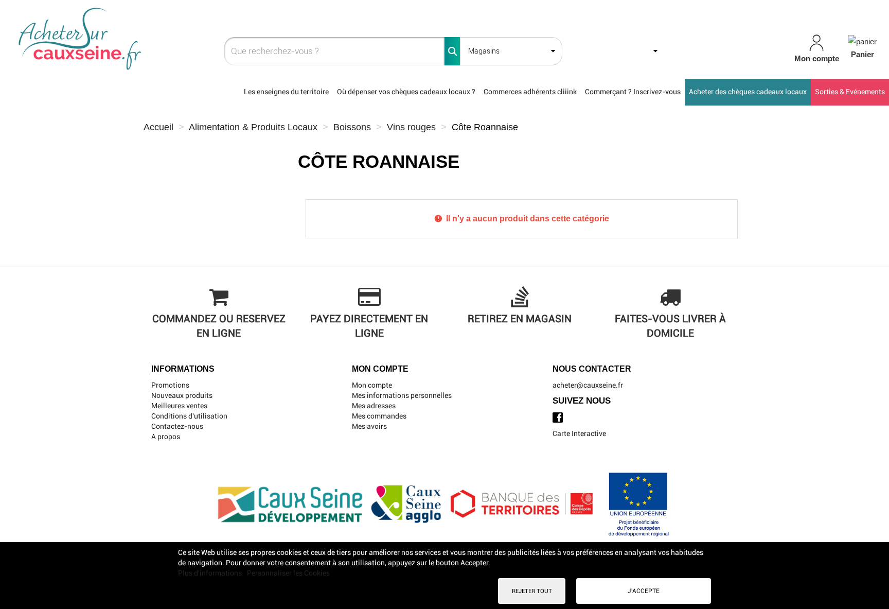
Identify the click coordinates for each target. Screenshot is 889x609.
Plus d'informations (210, 573)
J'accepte (644, 591)
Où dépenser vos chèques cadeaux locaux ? (406, 92)
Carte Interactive (579, 433)
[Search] (452, 51)
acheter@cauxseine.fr (588, 385)
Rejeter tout (532, 591)
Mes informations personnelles (402, 395)
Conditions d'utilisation (189, 416)
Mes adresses (374, 406)
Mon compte (372, 385)
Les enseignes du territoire (286, 92)
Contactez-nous (177, 426)
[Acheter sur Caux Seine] (154, 39)
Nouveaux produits (181, 395)
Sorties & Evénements (850, 92)
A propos (165, 436)
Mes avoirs (369, 426)
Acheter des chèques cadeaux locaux (748, 92)
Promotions (170, 385)
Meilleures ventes (179, 406)
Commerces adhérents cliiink (530, 92)
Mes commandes (379, 416)
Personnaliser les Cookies (288, 573)
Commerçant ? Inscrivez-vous (633, 92)
